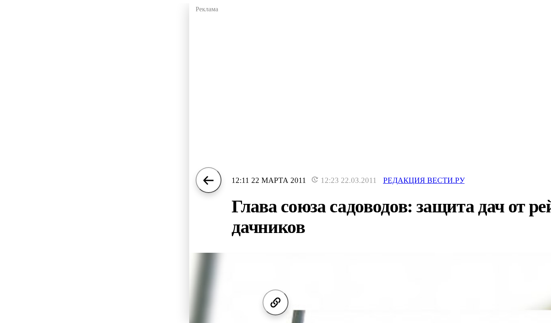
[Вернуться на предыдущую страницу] (208, 180)
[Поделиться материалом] (275, 302)
